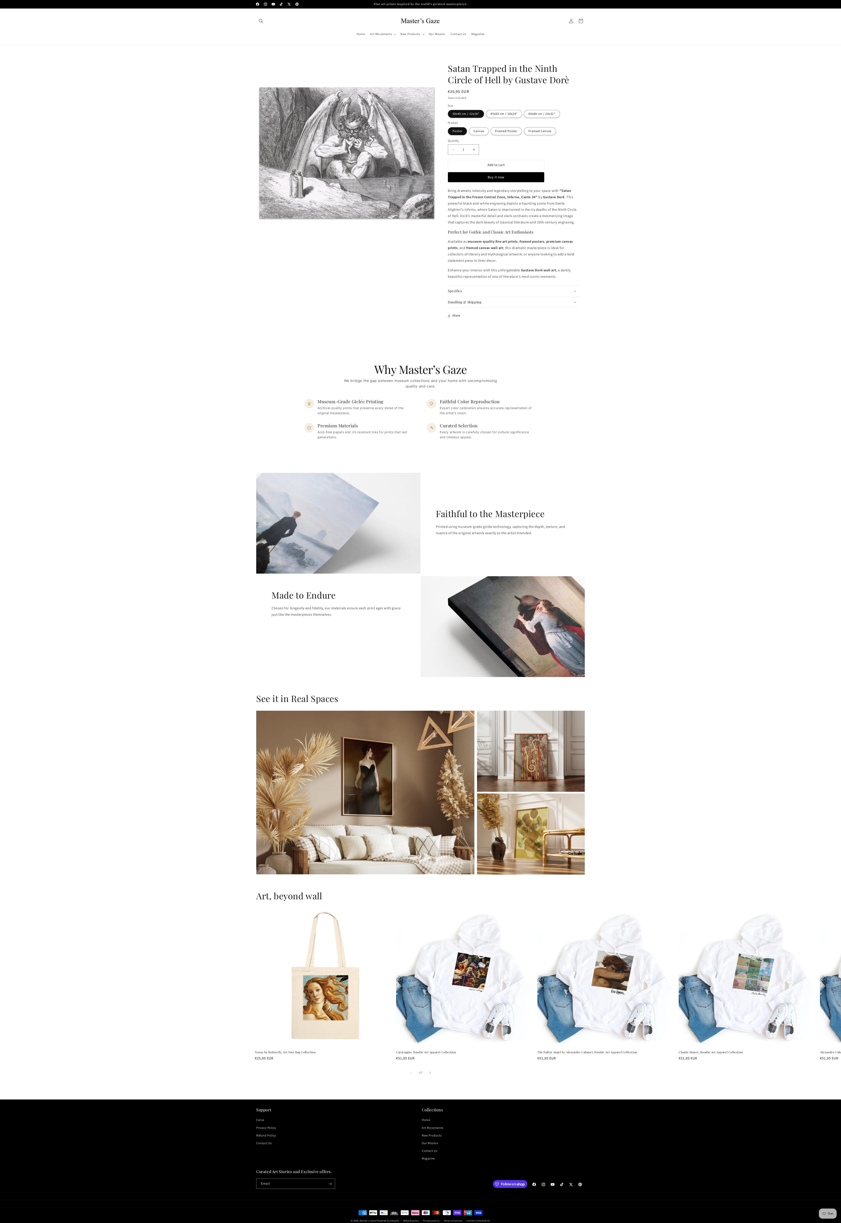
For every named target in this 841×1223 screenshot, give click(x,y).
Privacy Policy (266, 1128)
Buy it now (496, 177)
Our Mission (430, 1143)
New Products (432, 1135)
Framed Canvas (539, 131)
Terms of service (453, 1220)
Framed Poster (506, 131)
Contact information (478, 1220)
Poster (457, 131)
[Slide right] (430, 1073)
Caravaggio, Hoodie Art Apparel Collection (426, 1052)
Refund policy (411, 1220)
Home (426, 1120)
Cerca (260, 1120)
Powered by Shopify (387, 1220)
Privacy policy (431, 1220)
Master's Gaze (368, 1220)
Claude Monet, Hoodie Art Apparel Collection (711, 1052)
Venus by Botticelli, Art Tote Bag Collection (285, 1052)
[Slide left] (411, 1073)
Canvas (479, 131)
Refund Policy (266, 1135)
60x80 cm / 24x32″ (541, 114)
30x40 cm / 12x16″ (465, 114)
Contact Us (264, 1143)
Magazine (428, 1158)
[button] (261, 21)
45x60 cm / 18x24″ (504, 114)
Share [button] (456, 315)
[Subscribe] (330, 1184)
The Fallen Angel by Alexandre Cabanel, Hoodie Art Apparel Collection (587, 1052)
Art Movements (432, 1128)
